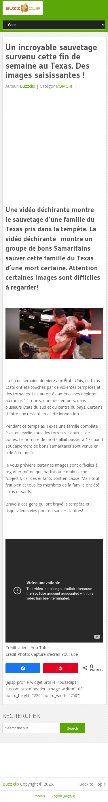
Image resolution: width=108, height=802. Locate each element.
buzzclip (27, 86)
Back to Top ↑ (92, 784)
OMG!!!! (65, 86)
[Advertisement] (54, 148)
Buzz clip (11, 784)
